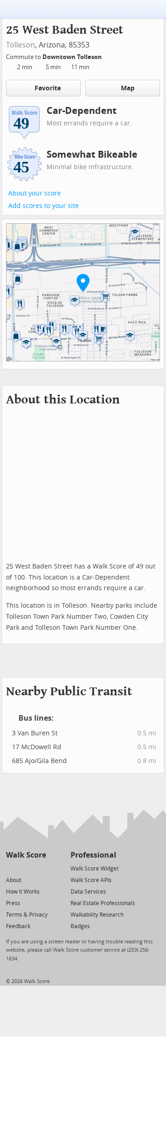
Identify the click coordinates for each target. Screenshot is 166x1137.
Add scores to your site (43, 206)
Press (13, 903)
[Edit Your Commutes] (108, 55)
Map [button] (128, 88)
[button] (83, 282)
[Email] (40, 868)
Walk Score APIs (91, 880)
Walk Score (26, 855)
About (13, 880)
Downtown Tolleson (72, 56)
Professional (93, 855)
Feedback (18, 926)
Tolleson (20, 45)
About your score (34, 193)
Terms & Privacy (26, 915)
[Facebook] (25, 868)
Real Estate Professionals (103, 903)
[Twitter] (11, 868)
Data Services (88, 891)
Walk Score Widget (95, 868)
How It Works (23, 891)
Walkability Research (97, 915)
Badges (80, 926)
